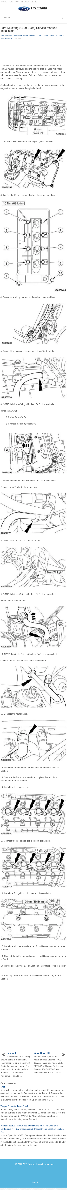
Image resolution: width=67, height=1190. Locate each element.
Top (17, 2)
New (11, 2)
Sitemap (25, 2)
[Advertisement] (33, 51)
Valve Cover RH (6, 38)
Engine (38, 35)
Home (4, 2)
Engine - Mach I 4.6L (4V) (53, 35)
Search (34, 2)
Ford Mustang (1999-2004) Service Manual (17, 35)
